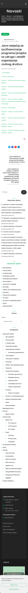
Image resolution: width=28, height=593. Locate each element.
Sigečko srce (9, 465)
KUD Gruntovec (10, 462)
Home (3, 16)
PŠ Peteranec (12, 438)
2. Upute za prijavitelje (7, 76)
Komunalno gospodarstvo (16, 352)
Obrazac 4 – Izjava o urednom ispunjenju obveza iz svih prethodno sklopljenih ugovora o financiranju (13, 101)
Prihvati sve (14, 585)
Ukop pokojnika (7, 306)
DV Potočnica (12, 426)
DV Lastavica (12, 423)
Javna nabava (7, 281)
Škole (7, 432)
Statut (5, 303)
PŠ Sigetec (11, 441)
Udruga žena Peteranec (13, 475)
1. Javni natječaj (5, 73)
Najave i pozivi (10, 414)
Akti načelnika (7, 268)
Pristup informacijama (9, 295)
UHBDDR (8, 478)
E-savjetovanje (7, 273)
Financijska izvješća (9, 276)
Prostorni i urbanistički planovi (12, 300)
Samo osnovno (14, 589)
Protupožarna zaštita (9, 444)
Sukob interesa (13, 380)
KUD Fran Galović (11, 459)
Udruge (5, 450)
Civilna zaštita (7, 270)
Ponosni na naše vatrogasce (12, 232)
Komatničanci (10, 456)
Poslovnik (6, 292)
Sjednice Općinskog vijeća (13, 399)
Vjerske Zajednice (8, 481)
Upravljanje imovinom (14, 383)
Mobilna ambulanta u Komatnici (12, 226)
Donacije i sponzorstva (15, 374)
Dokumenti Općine (14, 264)
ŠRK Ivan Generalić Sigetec (14, 468)
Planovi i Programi (13, 393)
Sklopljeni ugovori (13, 377)
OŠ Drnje (11, 435)
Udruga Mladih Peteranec (13, 471)
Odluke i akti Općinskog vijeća (12, 289)
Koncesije (6, 287)
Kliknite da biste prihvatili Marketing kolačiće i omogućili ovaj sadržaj (14, 574)
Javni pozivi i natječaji (9, 284)
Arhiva (3, 317)
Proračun (5, 298)
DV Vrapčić (11, 429)
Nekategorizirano (8, 408)
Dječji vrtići (9, 420)
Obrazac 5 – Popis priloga (8, 108)
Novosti (9, 16)
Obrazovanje (7, 417)
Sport (4, 447)
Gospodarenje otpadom (10, 278)
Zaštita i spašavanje (14, 387)
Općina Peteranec (9, 39)
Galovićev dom (10, 453)
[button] (26, 4)
